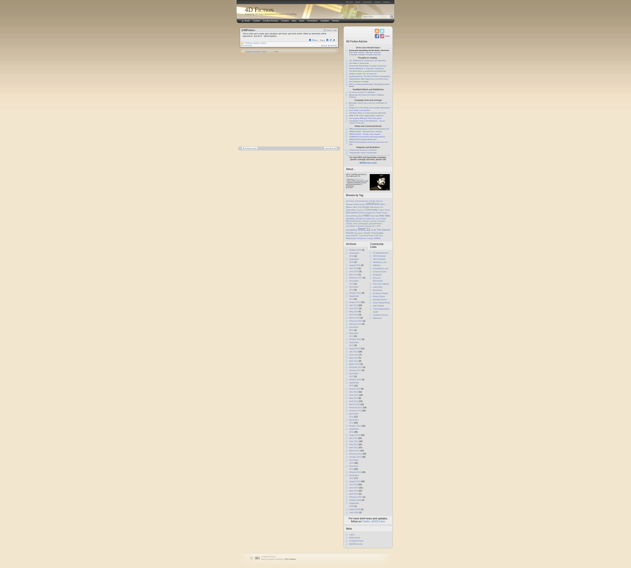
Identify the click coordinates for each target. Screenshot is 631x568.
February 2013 (355, 367)
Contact (377, 2)
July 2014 (353, 305)
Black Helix (357, 207)
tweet (324, 45)
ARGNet (376, 265)
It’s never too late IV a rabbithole (362, 92)
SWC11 (364, 229)
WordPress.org (355, 544)
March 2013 (354, 364)
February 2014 (355, 321)
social (378, 226)
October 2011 (355, 426)
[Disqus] (289, 100)
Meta (294, 21)
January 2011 (355, 457)
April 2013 (353, 361)
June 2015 (354, 271)
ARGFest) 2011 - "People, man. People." (365, 134)
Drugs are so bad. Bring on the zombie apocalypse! (369, 108)
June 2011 (354, 441)
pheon (355, 224)
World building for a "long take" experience (366, 68)
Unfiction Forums (380, 315)
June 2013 (354, 355)
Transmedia (377, 233)
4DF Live (349, 2)
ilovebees (350, 218)
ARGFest (372, 204)
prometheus (350, 226)
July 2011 (353, 438)
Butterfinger (374, 207)
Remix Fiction (379, 296)
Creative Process (270, 21)
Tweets (263, 43)
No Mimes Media (380, 293)
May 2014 (353, 311)
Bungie (365, 207)
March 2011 (354, 451)
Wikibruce (377, 318)
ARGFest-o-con (380, 262)
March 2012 (354, 404)
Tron (381, 235)
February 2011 (355, 454)
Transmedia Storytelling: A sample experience (367, 66)
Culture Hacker (379, 272)
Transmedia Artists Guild (368, 236)
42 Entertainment (361, 201)
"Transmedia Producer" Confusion (363, 150)
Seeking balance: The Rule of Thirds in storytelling (369, 76)
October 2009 (355, 500)
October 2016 (355, 250)
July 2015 (353, 268)
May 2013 (353, 358)
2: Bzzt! (352, 55)
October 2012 (355, 379)
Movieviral (377, 290)
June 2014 (354, 308)
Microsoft (350, 221)
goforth (360, 216)
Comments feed (356, 541)
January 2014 (355, 324)
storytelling (351, 229)
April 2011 (353, 447)
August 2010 (355, 481)
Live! (387, 36)
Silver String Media (381, 303)
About (357, 2)
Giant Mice (378, 287)
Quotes (256, 43)
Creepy (381, 210)
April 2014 (353, 315)
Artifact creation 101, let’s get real (362, 74)
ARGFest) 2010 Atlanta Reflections (363, 139)
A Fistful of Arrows (376, 201)
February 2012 (355, 407)
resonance (360, 226)
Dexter (387, 210)
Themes (335, 21)
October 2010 (355, 472)
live (373, 219)
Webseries (362, 238)
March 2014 (354, 318)
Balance (349, 207)
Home (247, 21)
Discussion (352, 212)
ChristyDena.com (380, 268)
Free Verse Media (381, 284)
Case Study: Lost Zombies (359, 110)
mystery (373, 221)
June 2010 (354, 488)
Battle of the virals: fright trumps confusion (366, 115)
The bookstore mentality (359, 81)
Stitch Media (378, 306)
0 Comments (246, 45)
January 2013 (355, 370)
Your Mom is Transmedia (359, 63)
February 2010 (355, 497)
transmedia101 (352, 236)
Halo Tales (384, 215)
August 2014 (355, 302)
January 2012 (355, 410)
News (301, 21)
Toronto (366, 233)
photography (364, 224)
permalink (332, 45)
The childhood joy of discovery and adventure (367, 60)
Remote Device (380, 299)
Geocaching (351, 216)
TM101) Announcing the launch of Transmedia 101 (369, 129)
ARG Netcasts (379, 256)
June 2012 (354, 395)
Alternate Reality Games (355, 204)
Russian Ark (370, 226)
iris (365, 218)
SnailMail (324, 21)
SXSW (373, 230)
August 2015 (355, 265)
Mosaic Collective (362, 221)
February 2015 (355, 278)
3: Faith (359, 55)
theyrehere (358, 233)
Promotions (312, 21)
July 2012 (353, 392)
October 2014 (355, 293)
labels (369, 219)
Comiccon (360, 210)
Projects (386, 2)
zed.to (377, 238)
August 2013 (355, 348)
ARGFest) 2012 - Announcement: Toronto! (365, 131)
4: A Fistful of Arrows (372, 55)
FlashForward (381, 213)
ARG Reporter (379, 259)
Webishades (351, 238)
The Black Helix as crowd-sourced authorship (367, 71)
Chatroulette (351, 210)
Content (256, 21)
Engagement (370, 213)
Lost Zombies (380, 219)
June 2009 (354, 512)
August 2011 (354, 435)
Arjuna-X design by (282, 559)
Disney (362, 213)
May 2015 (353, 274)
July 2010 (353, 484)
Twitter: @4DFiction (373, 521)
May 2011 (353, 444)
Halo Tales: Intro (355, 52)
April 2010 (353, 494)
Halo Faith (374, 216)
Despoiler (377, 275)
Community (367, 2)
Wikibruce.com (358, 179)
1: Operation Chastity (372, 52)
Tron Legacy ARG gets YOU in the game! (365, 118)
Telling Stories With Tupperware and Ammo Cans (368, 79)
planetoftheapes (375, 224)
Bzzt (381, 207)
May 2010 (353, 491)
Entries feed (354, 538)
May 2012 (353, 398)
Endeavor (249, 43)
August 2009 (355, 509)
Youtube (370, 238)
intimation (359, 219)
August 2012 (355, 389)
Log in (352, 535)
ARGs (382, 204)
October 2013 (355, 339)
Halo (367, 215)
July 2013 (353, 352)
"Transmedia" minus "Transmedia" (363, 153)
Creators (285, 21)
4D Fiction (259, 9)
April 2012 (353, 401)
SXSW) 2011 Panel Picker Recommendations (367, 137)
